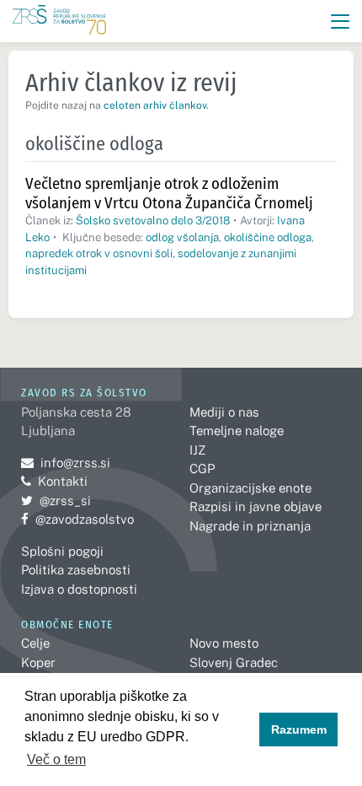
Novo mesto (223, 643)
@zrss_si (56, 500)
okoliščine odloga (267, 237)
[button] (340, 21)
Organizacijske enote (250, 488)
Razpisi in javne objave (255, 506)
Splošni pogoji (62, 551)
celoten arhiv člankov (155, 105)
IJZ (197, 450)
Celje (35, 643)
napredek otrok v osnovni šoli (99, 253)
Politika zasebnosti (75, 570)
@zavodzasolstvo (77, 519)
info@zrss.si (65, 462)
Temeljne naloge (236, 430)
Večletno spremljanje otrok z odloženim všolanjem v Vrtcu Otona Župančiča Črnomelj (169, 193)
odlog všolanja (182, 237)
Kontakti (63, 481)
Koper (38, 662)
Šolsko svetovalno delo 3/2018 (153, 220)
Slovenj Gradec (233, 662)
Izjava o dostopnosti (79, 589)
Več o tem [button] (56, 759)
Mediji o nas (224, 412)
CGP (202, 468)
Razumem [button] (299, 729)
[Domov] (59, 21)
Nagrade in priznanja (250, 526)
